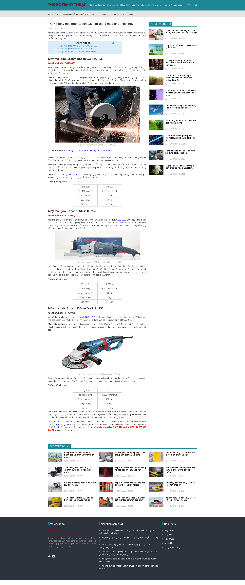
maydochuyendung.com (58, 424)
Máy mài (79, 14)
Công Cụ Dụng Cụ (97, 5)
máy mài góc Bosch (72, 174)
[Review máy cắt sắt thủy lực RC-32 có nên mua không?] (156, 501)
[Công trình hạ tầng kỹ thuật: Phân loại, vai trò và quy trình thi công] (55, 456)
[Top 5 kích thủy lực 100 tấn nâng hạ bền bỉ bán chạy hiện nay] (106, 471)
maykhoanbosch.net (132, 421)
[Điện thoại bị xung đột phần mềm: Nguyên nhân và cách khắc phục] (156, 139)
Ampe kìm (169, 543)
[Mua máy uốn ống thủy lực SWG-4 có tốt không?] (156, 486)
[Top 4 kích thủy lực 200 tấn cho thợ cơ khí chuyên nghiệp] (156, 456)
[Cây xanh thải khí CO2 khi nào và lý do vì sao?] (156, 49)
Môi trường (165, 5)
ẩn (113, 42)
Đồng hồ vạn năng (172, 547)
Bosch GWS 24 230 (88, 317)
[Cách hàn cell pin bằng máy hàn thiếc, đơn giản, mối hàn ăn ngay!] (156, 34)
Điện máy (136, 5)
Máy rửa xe (169, 539)
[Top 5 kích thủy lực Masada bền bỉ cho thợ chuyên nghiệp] (106, 486)
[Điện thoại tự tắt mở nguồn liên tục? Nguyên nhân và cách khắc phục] (156, 94)
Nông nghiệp (176, 5)
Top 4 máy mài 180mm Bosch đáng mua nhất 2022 (87, 150)
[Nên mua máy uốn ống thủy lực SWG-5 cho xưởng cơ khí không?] (156, 471)
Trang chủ (52, 14)
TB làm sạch (124, 5)
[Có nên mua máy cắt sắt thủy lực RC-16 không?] (55, 486)
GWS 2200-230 (123, 219)
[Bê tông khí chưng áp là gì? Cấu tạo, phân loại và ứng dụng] (106, 456)
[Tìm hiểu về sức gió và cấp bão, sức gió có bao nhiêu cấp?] (156, 109)
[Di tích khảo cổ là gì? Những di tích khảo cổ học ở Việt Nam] (156, 169)
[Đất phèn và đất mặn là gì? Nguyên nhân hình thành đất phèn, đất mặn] (156, 79)
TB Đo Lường (112, 5)
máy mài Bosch (70, 411)
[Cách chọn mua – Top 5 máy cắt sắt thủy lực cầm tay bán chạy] (106, 501)
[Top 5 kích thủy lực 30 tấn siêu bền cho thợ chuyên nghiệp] (55, 501)
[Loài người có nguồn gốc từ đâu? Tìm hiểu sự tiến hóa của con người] (156, 64)
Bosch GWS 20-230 (57, 67)
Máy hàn (168, 534)
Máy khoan (169, 530)
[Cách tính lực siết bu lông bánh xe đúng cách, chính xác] (156, 154)
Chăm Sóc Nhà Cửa (149, 5)
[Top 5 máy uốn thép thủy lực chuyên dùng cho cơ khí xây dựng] (55, 471)
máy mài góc (63, 35)
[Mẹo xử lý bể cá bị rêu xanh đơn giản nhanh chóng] (156, 124)
